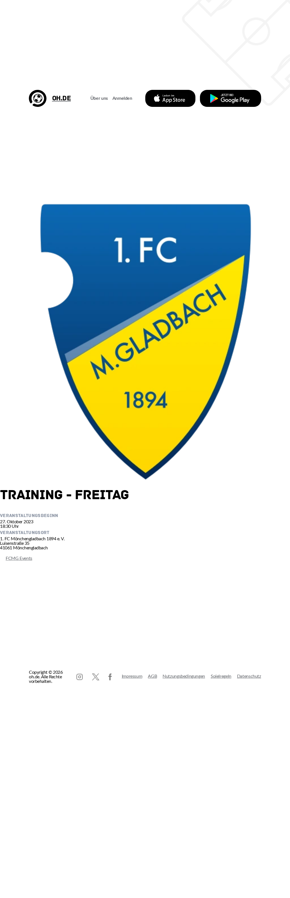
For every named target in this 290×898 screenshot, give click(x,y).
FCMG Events (16, 558)
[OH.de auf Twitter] (95, 677)
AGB (152, 676)
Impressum (132, 676)
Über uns (99, 98)
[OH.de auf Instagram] (79, 677)
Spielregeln (221, 676)
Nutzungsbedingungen (184, 676)
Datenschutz (249, 676)
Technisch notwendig (10, 850)
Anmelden (122, 98)
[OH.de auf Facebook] (110, 677)
